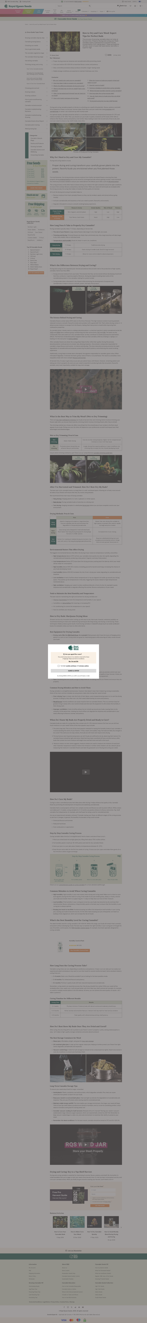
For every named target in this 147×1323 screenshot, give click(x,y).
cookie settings (71, 666)
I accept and (74, 666)
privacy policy (84, 666)
